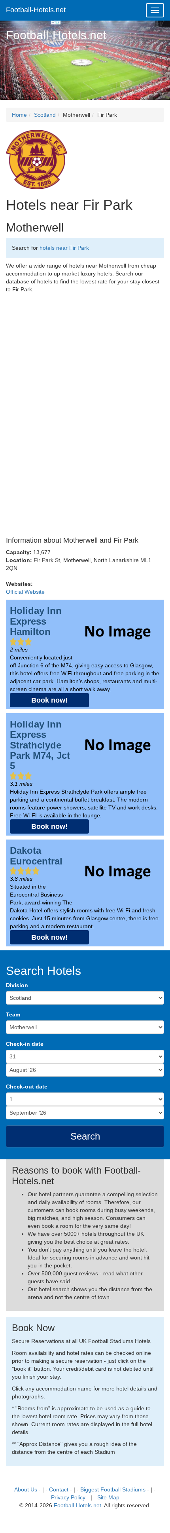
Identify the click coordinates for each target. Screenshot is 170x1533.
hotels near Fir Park (64, 248)
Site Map (108, 1497)
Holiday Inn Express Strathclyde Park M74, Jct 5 (40, 745)
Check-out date (26, 1086)
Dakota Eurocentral (36, 855)
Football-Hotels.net (36, 10)
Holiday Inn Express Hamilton (36, 621)
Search (85, 1136)
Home (19, 115)
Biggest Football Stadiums (112, 1489)
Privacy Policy (68, 1497)
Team (13, 1014)
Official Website (25, 592)
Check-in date (24, 1044)
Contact (58, 1489)
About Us (25, 1489)
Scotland (45, 115)
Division (17, 985)
